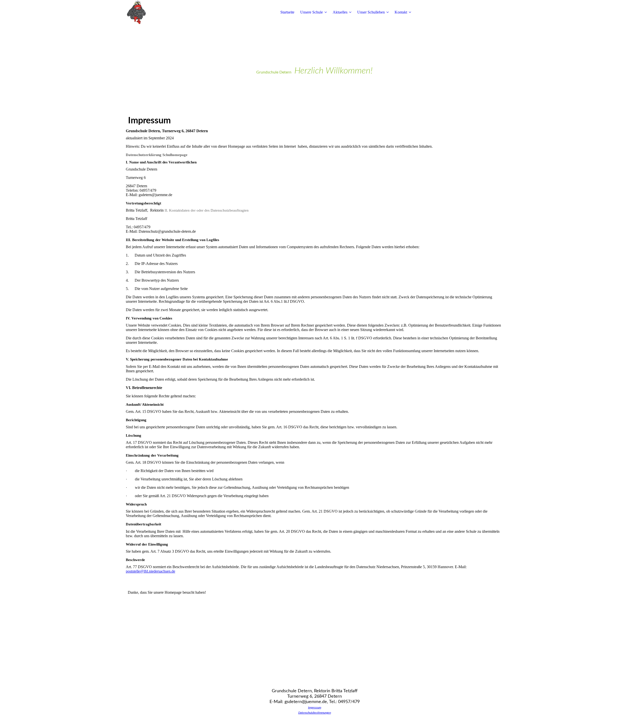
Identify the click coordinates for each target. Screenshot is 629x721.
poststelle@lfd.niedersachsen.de (150, 571)
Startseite (287, 12)
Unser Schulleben (371, 12)
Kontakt (401, 12)
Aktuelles (340, 12)
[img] (156, 12)
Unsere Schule (311, 12)
